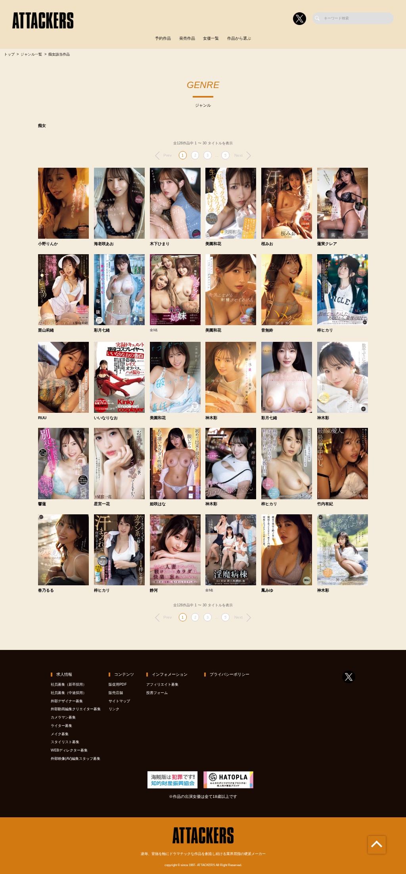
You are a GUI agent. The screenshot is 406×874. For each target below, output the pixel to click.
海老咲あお (104, 244)
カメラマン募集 (63, 717)
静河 (154, 590)
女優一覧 (211, 38)
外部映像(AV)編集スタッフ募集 (75, 759)
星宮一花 (102, 504)
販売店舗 (116, 693)
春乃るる (46, 590)
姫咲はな (158, 504)
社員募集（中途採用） (68, 693)
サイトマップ (119, 701)
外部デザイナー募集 (67, 701)
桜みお (267, 244)
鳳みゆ (267, 590)
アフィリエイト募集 (162, 684)
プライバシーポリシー (229, 674)
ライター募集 (61, 726)
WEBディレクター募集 (69, 750)
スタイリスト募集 (65, 742)
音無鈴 (267, 330)
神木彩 (211, 418)
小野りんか (48, 244)
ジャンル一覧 (31, 54)
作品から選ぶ (239, 38)
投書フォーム (157, 693)
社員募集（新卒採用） (68, 684)
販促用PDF (118, 684)
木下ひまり (160, 244)
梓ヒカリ (325, 330)
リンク (114, 709)
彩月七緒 (102, 330)
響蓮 (42, 504)
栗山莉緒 (46, 330)
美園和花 (213, 244)
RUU (42, 418)
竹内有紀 (325, 504)
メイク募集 (60, 734)
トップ (9, 54)
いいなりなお (106, 418)
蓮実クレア (327, 244)
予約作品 (163, 38)
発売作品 (187, 38)
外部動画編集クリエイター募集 (76, 709)
